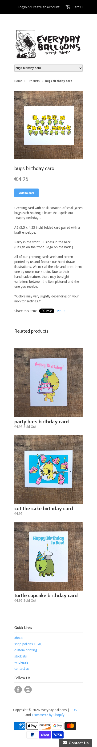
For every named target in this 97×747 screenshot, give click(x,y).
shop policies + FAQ (28, 644)
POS (73, 710)
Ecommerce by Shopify (48, 715)
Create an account (45, 7)
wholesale (21, 662)
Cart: (78, 7)
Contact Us (78, 743)
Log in (22, 7)
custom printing (25, 650)
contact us (21, 668)
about (18, 638)
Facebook (18, 689)
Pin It (61, 311)
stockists (20, 656)
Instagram (28, 689)
